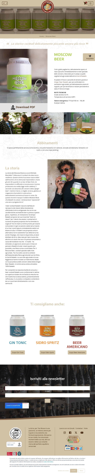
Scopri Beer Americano (77, 352)
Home (41, 36)
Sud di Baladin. (82, 76)
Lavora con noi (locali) (66, 428)
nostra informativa (48, 462)
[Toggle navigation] (90, 3)
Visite (86, 428)
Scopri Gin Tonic (17, 352)
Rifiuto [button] (81, 470)
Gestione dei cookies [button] (63, 470)
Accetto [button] (74, 470)
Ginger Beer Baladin (61, 82)
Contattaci (79, 428)
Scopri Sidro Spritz (47, 352)
